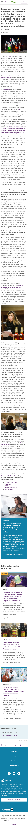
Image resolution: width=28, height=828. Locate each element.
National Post (9, 489)
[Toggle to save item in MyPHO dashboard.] (25, 588)
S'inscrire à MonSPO (14, 800)
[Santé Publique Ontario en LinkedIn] (9, 773)
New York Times (6, 77)
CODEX (21, 109)
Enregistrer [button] (6, 745)
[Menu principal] (1, 2)
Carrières (14, 761)
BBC (6, 486)
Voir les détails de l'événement (14, 554)
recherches (6, 89)
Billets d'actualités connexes (11, 567)
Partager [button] (14, 745)
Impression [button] (24, 745)
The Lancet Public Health (16, 127)
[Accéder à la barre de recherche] (5, 2)
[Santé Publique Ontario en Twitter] (18, 773)
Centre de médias (14, 765)
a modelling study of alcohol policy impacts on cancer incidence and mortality (13, 541)
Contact (14, 756)
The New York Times (11, 482)
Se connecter (23, 2)
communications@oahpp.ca (9, 735)
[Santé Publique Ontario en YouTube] (14, 773)
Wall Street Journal (11, 488)
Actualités (14, 751)
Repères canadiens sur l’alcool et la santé (12, 286)
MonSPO (8, 781)
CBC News (8, 484)
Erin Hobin (8, 57)
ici (8, 820)
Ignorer (14, 824)
